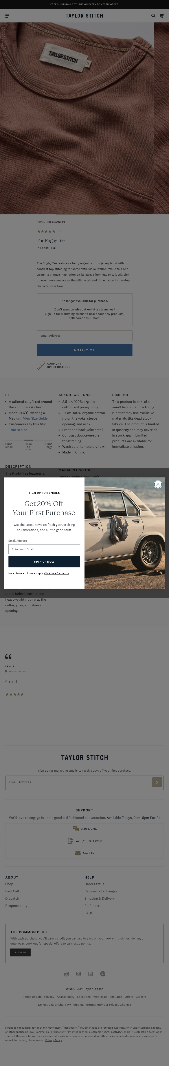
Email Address (17, 541)
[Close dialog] (158, 484)
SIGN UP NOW (44, 561)
